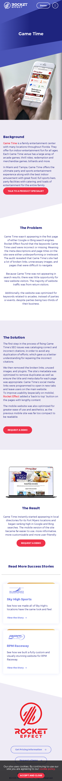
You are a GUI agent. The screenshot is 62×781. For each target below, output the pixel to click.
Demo (43, 5)
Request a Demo (18, 430)
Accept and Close (31, 775)
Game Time (10, 143)
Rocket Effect (11, 396)
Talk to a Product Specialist (26, 191)
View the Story (15, 617)
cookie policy (47, 768)
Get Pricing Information (28, 749)
